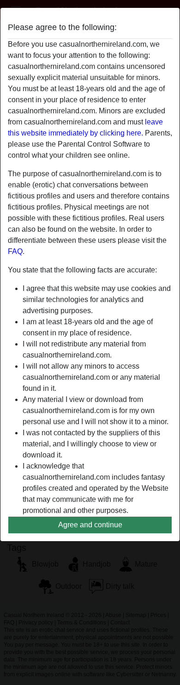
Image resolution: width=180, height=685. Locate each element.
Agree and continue (90, 525)
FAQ (15, 251)
